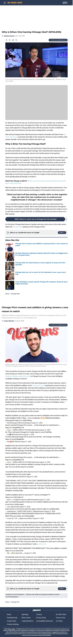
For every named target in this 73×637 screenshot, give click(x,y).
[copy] (16, 40)
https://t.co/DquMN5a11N (14, 427)
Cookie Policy (11, 621)
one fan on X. (41, 544)
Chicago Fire (15, 602)
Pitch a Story (26, 618)
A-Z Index (59, 621)
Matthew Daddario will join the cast (17, 376)
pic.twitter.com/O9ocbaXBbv (24, 516)
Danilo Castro (9, 36)
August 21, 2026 (37, 423)
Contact (39, 614)
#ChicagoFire (10, 420)
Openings (25, 614)
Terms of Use (60, 618)
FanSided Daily (12, 618)
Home (7, 294)
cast (38, 385)
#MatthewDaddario (53, 418)
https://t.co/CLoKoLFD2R (14, 551)
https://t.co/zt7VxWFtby (43, 432)
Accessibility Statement (44, 621)
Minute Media (11, 629)
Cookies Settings (13, 624)
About (9, 614)
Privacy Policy (41, 618)
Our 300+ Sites (61, 614)
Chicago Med (17, 227)
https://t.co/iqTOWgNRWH (14, 439)
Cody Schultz (9, 321)
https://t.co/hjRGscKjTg (51, 509)
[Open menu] (5, 3)
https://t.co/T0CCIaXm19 (14, 497)
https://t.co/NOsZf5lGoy (23, 420)
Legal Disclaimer (27, 621)
